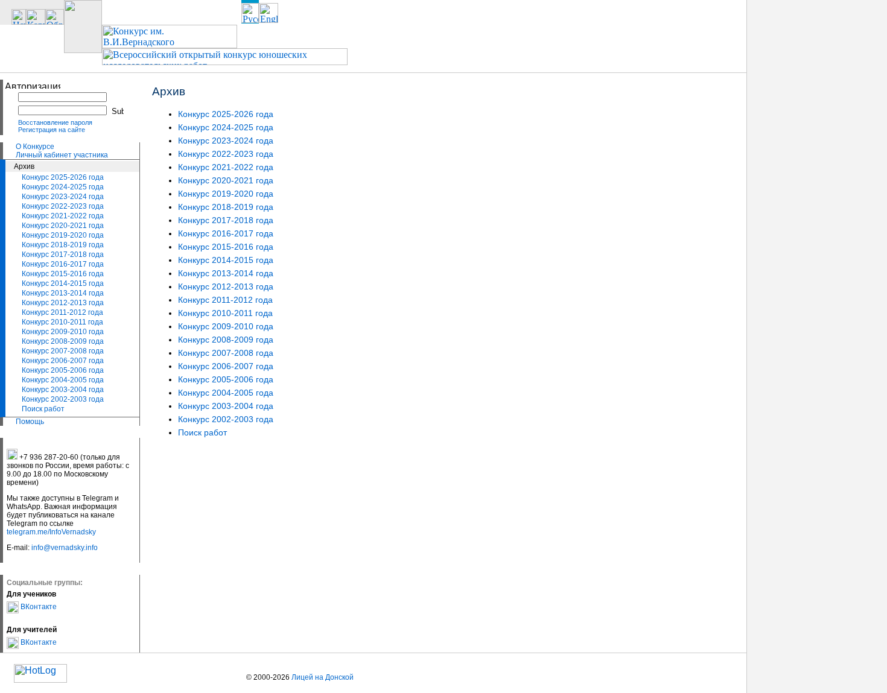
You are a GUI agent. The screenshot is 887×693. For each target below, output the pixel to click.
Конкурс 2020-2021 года (63, 225)
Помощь (30, 421)
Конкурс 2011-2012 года (62, 312)
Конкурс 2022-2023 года (63, 206)
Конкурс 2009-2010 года (63, 332)
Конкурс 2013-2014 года (63, 293)
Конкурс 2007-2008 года (63, 351)
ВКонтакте (38, 607)
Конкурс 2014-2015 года (63, 283)
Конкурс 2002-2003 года (63, 399)
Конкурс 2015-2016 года (63, 274)
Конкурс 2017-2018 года (63, 254)
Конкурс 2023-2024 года (63, 196)
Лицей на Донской (322, 677)
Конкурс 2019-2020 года (63, 235)
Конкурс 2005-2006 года (63, 370)
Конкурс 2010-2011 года (62, 322)
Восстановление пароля (55, 122)
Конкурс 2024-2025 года (63, 187)
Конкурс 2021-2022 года (63, 216)
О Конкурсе (35, 146)
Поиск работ (43, 409)
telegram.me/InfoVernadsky (51, 532)
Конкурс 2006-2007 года (63, 360)
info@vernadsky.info (64, 547)
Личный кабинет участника (62, 155)
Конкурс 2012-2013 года (63, 303)
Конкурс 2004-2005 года (63, 380)
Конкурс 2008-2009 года (63, 341)
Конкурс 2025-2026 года (63, 177)
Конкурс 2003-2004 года (63, 389)
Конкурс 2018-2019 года (63, 245)
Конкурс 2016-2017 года (63, 264)
